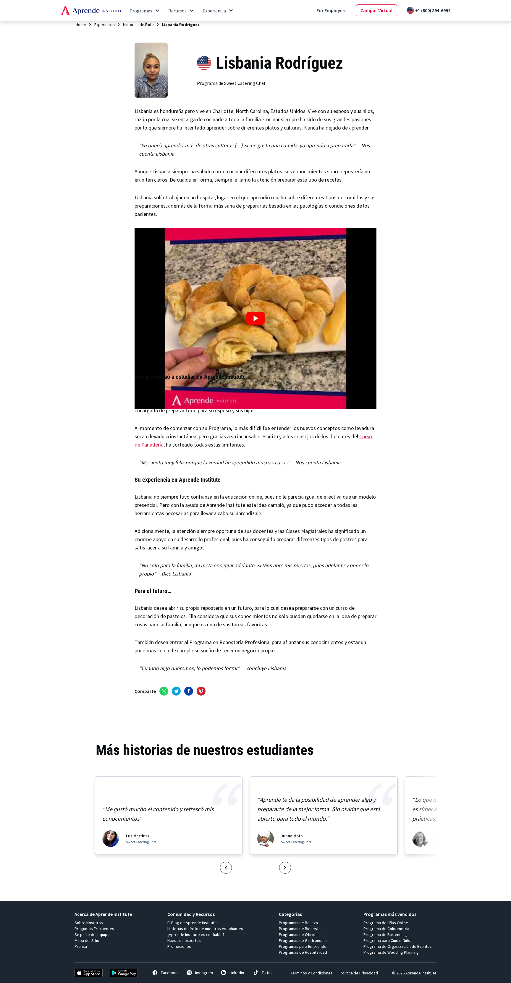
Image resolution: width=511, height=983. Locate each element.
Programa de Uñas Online (385, 922)
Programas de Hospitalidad (303, 952)
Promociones (179, 946)
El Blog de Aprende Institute (192, 922)
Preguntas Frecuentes (94, 928)
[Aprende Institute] (91, 10)
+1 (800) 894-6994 (432, 10)
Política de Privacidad (359, 973)
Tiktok (267, 972)
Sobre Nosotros (89, 922)
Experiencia (104, 24)
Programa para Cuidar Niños (388, 940)
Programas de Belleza (298, 922)
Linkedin (236, 972)
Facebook (170, 972)
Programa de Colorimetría (386, 928)
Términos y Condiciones (312, 973)
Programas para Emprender (303, 946)
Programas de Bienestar (300, 928)
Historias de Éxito (138, 24)
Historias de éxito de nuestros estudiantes (205, 928)
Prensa (81, 946)
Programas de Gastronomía (303, 940)
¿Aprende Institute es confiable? (195, 934)
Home (81, 24)
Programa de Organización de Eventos (397, 946)
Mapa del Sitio (87, 940)
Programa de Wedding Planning (391, 952)
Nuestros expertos (184, 940)
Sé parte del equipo (92, 934)
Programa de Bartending (385, 934)
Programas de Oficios (298, 934)
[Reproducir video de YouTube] (255, 318)
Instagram (204, 972)
